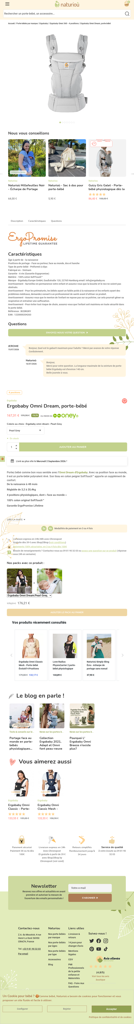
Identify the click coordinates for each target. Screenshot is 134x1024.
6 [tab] (71, 122)
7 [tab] (74, 122)
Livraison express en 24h (52, 847)
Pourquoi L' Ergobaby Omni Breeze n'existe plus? (80, 743)
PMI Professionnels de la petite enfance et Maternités (76, 971)
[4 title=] (100, 194)
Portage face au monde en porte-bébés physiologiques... (21, 743)
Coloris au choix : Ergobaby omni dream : (34, 424)
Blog (50, 964)
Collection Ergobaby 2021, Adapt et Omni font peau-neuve (51, 743)
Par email (23, 953)
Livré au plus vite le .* (41, 461)
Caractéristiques (37, 221)
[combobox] (25, 430)
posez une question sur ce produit (99, 550)
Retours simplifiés (82, 847)
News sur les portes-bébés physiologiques (61, 732)
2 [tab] (62, 122)
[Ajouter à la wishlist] (124, 401)
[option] (27, 170)
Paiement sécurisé (22, 847)
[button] (11, 655)
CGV (70, 959)
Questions (56, 221)
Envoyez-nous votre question (65, 332)
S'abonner (88, 897)
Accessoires (54, 959)
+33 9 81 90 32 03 (32, 949)
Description (17, 221)
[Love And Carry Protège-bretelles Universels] (49, 581)
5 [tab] (69, 122)
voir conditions (57, 542)
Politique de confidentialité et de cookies (110, 1017)
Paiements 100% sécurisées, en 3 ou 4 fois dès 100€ (40, 546)
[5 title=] (103, 194)
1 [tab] (60, 122)
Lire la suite (15, 519)
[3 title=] (97, 194)
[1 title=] (90, 194)
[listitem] (31, 655)
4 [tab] (67, 122)
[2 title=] (93, 194)
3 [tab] (65, 122)
